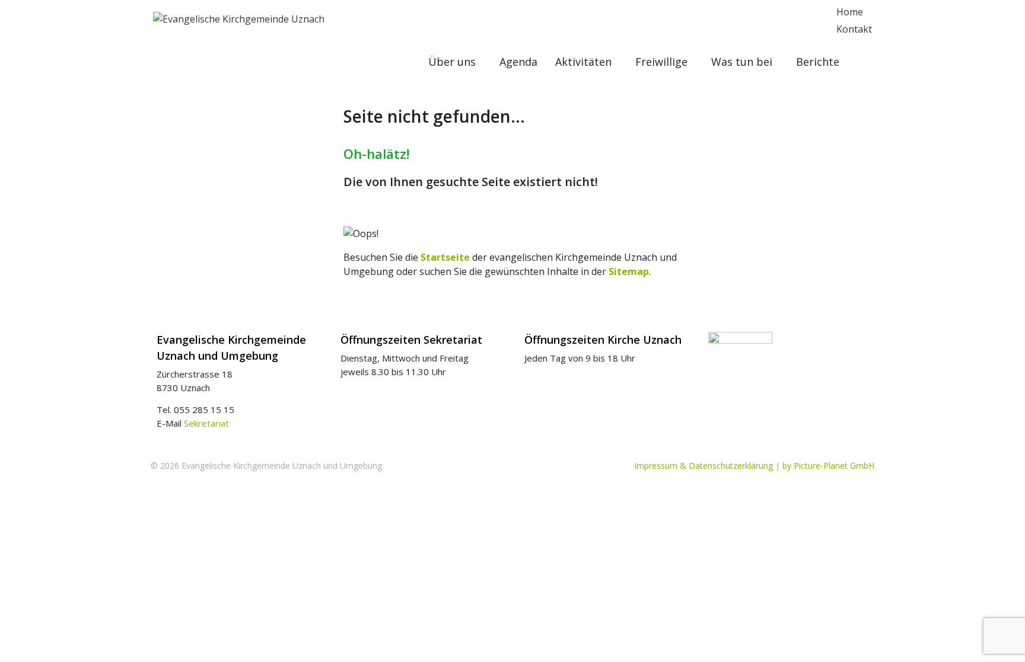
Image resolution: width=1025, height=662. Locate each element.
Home (849, 11)
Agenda (518, 62)
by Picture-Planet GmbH (828, 465)
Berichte (817, 62)
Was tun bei (741, 62)
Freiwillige (661, 62)
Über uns (452, 62)
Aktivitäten (583, 62)
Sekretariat (206, 423)
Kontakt (854, 29)
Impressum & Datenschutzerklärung (703, 465)
